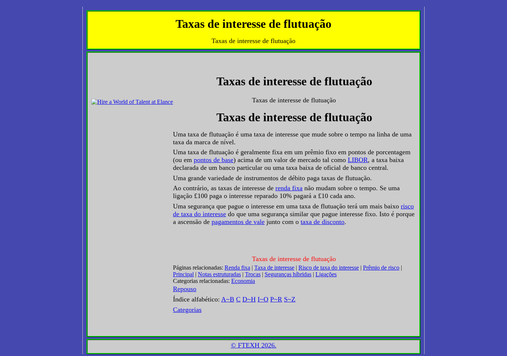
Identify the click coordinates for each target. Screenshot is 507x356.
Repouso (184, 289)
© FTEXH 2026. (254, 345)
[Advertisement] (113, 73)
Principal (183, 274)
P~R (276, 299)
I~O (263, 299)
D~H (249, 299)
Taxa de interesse (274, 267)
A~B (227, 299)
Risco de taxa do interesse (328, 267)
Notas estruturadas (219, 274)
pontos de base (213, 160)
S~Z (289, 299)
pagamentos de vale (238, 221)
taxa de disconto (322, 221)
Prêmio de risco (381, 267)
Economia (243, 281)
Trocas (253, 274)
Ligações (326, 274)
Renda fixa (237, 267)
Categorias (187, 309)
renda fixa (288, 188)
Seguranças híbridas (288, 274)
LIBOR (358, 160)
